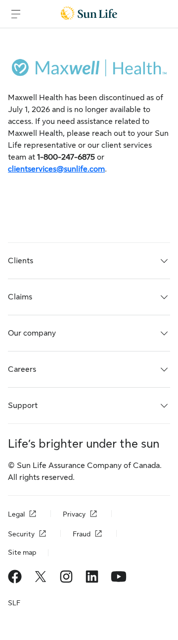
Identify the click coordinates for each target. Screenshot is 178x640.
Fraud (81, 534)
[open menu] (16, 14)
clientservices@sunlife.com (56, 169)
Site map (22, 552)
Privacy (74, 514)
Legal (16, 514)
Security (21, 534)
